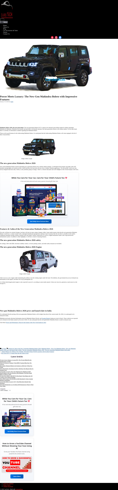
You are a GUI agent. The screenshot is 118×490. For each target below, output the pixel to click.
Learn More (17, 476)
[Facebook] (60, 37)
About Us (6, 27)
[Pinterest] (52, 37)
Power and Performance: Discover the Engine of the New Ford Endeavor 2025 (26, 322)
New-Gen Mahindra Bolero (58, 348)
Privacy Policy (7, 485)
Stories (5, 32)
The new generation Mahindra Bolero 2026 (33, 350)
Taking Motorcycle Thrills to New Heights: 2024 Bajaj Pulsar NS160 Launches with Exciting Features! (27, 351)
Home (5, 25)
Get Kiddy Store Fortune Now (39, 221)
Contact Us (6, 34)
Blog (4, 29)
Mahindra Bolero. (45, 348)
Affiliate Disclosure (8, 486)
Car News (3, 348)
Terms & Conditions (8, 483)
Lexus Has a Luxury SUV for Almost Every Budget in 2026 (15, 371)
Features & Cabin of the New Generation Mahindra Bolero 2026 (24, 348)
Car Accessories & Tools (10, 30)
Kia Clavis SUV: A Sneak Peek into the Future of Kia (14, 353)
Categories (2, 389)
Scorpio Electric (46, 318)
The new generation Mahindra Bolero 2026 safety (57, 350)
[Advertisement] (39, 114)
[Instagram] (56, 37)
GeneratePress (19, 489)
